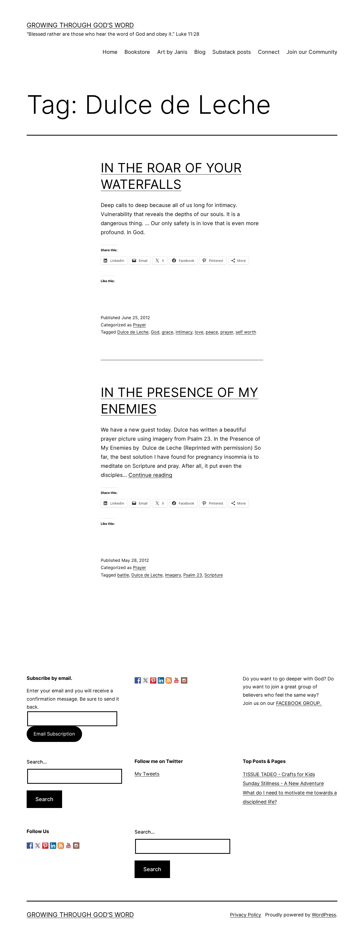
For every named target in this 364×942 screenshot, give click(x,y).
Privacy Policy (245, 914)
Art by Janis (172, 52)
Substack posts (231, 52)
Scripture (213, 575)
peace (212, 332)
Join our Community (311, 52)
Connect (269, 52)
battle (123, 575)
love (199, 332)
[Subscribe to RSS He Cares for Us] (168, 680)
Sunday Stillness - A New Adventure (283, 783)
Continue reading (150, 475)
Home (110, 52)
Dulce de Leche (132, 332)
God (155, 332)
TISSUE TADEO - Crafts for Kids (279, 774)
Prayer (139, 324)
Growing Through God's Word (80, 25)
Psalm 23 (192, 575)
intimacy (184, 332)
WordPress (324, 914)
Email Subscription (54, 734)
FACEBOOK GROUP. (299, 703)
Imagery (173, 575)
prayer (226, 332)
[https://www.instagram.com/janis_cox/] (184, 680)
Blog (199, 52)
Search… (37, 762)
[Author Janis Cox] (138, 680)
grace (167, 332)
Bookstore (137, 52)
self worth (246, 332)
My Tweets (147, 774)
